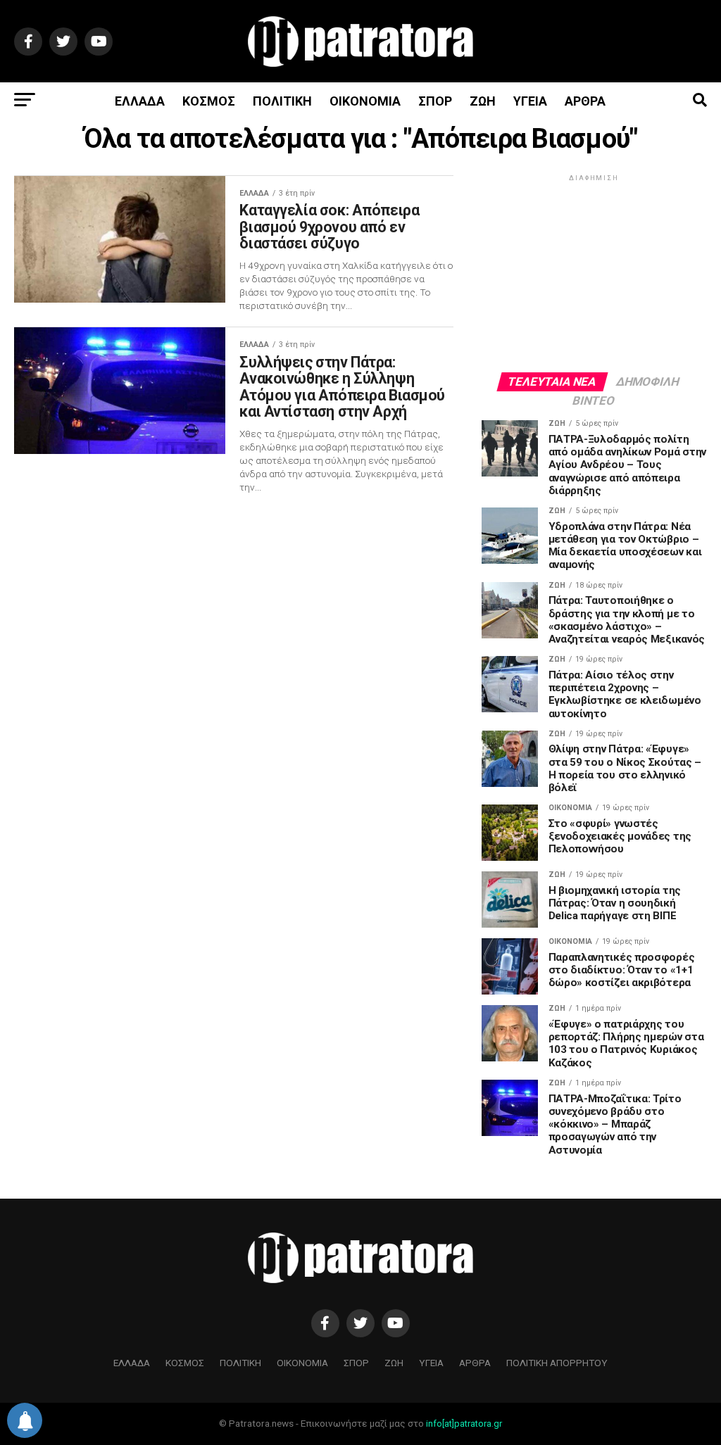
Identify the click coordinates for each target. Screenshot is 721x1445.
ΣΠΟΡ (435, 101)
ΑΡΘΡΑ (585, 101)
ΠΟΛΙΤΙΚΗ (282, 101)
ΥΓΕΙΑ (530, 101)
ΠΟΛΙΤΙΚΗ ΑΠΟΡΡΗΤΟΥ (557, 1362)
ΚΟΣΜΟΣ (208, 101)
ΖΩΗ (483, 101)
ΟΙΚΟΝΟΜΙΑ (365, 101)
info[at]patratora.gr (464, 1423)
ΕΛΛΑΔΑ (140, 101)
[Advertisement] (594, 272)
